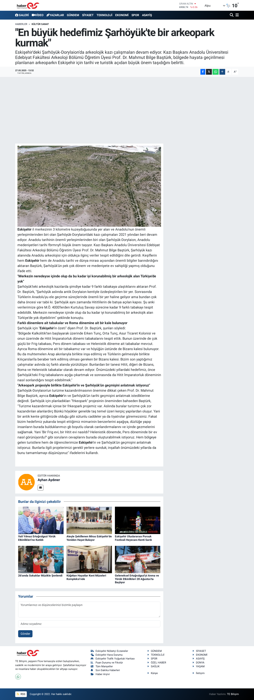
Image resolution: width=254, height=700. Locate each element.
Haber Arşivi (103, 674)
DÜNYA (200, 662)
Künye (154, 673)
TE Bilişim (233, 694)
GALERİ (24, 15)
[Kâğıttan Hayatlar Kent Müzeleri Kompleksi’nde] (89, 559)
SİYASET (88, 15)
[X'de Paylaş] (209, 72)
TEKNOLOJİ (104, 15)
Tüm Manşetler (104, 666)
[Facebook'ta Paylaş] (202, 72)
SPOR (135, 15)
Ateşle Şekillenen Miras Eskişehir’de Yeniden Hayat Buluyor (89, 538)
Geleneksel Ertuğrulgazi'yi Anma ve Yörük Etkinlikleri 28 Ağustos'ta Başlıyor (137, 579)
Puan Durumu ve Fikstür (109, 662)
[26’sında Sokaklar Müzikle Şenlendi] (41, 559)
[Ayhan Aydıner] (26, 482)
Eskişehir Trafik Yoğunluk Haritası (115, 658)
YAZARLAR (56, 15)
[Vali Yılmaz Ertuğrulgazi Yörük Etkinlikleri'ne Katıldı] (41, 520)
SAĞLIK (155, 666)
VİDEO (39, 15)
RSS (22, 694)
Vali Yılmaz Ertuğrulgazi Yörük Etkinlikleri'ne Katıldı (37, 538)
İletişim (200, 673)
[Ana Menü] (236, 15)
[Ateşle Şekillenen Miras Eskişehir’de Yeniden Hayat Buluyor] (89, 520)
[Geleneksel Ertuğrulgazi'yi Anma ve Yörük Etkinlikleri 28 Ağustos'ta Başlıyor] (137, 559)
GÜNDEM (73, 15)
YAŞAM (200, 666)
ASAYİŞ (147, 15)
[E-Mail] (40, 488)
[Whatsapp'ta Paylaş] (216, 72)
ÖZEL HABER (158, 662)
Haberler (21, 24)
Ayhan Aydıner (49, 480)
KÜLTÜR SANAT (40, 24)
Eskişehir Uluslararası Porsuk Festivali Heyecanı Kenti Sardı (133, 538)
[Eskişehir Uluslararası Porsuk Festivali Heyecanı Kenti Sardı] (137, 520)
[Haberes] (28, 5)
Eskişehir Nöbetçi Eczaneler (112, 651)
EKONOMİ (122, 15)
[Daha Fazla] (222, 72)
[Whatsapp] (18, 677)
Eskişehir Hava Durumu (109, 654)
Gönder (25, 633)
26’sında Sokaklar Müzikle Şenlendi (40, 575)
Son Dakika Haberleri (108, 670)
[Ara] (232, 15)
